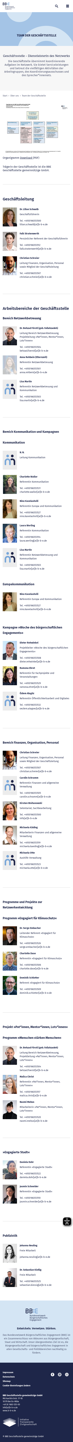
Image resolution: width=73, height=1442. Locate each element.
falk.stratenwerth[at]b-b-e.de (35, 248)
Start (5, 96)
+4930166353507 (32, 273)
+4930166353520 (32, 1117)
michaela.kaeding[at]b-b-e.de (36, 846)
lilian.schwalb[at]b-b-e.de (34, 224)
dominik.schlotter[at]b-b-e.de (36, 993)
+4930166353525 (32, 1281)
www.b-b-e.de (9, 1410)
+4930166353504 (32, 347)
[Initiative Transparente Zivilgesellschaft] (20, 1422)
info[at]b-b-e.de (28, 818)
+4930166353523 (32, 864)
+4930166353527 (32, 512)
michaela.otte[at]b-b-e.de (34, 868)
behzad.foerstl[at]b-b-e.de (34, 350)
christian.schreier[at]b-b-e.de (36, 277)
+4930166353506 (32, 964)
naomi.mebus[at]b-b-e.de (34, 1120)
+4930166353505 (32, 793)
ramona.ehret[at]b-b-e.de (34, 687)
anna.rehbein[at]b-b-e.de (33, 372)
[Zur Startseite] (9, 6)
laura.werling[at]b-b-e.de (33, 540)
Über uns (14, 96)
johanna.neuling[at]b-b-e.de (35, 1257)
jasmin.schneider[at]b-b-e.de (35, 1201)
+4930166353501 (32, 368)
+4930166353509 (32, 989)
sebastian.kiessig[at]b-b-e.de (36, 1285)
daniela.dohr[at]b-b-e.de (33, 1177)
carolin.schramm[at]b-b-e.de (35, 796)
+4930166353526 (32, 943)
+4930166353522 (32, 1173)
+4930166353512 (32, 245)
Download (26, 157)
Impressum (8, 1372)
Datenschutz (9, 1377)
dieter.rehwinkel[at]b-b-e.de (35, 661)
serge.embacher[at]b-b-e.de (35, 947)
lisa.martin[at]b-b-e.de (32, 400)
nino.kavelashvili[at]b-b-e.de (35, 516)
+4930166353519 (32, 842)
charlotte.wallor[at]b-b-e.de (35, 492)
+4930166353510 (32, 1197)
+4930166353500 (32, 220)
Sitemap (7, 1381)
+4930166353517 (32, 1091)
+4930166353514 (32, 537)
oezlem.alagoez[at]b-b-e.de (35, 708)
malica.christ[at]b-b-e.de (33, 1095)
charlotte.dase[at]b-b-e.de (34, 968)
